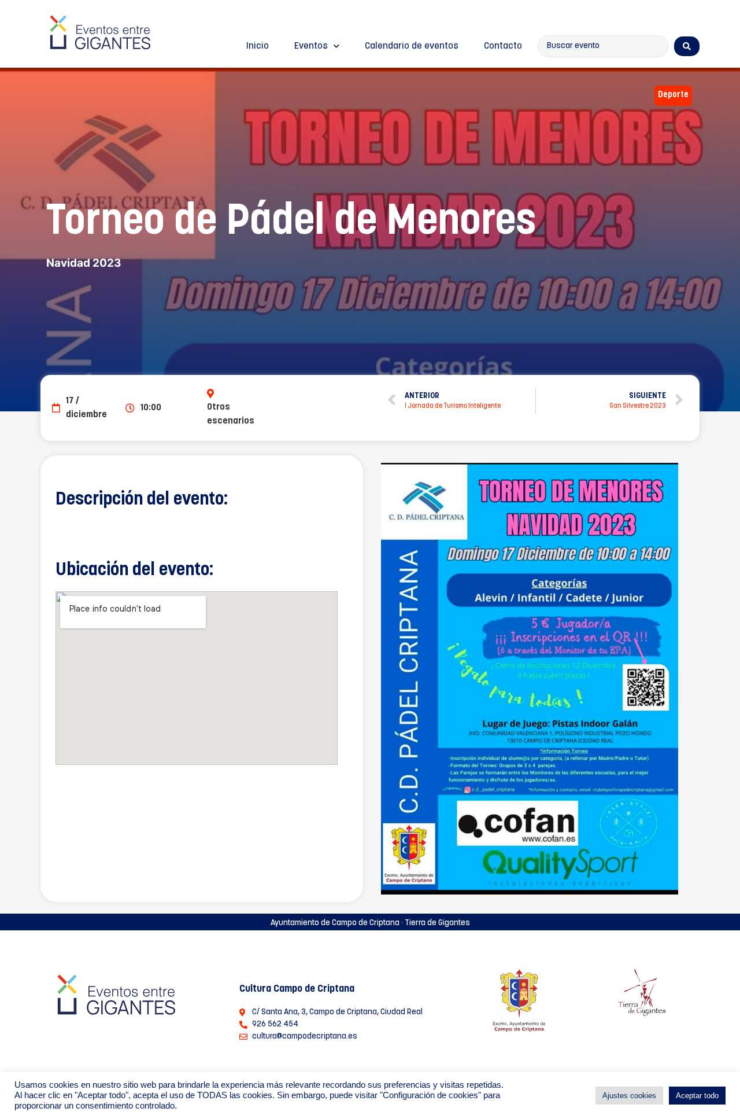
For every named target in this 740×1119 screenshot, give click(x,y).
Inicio (257, 46)
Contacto (503, 46)
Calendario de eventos (411, 46)
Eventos (311, 46)
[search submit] (687, 46)
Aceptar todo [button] (697, 1095)
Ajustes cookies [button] (629, 1095)
